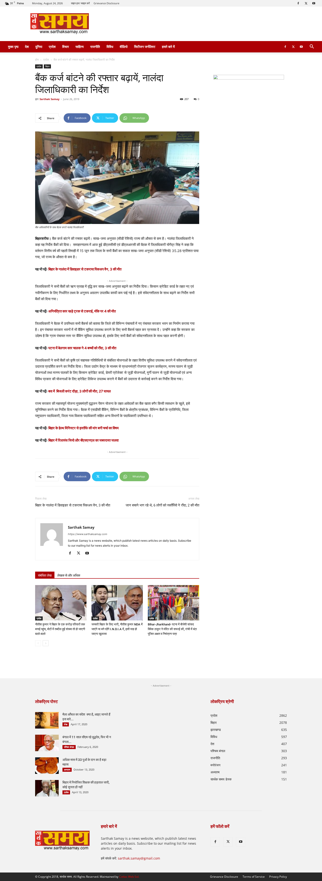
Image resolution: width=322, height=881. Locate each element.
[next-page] (46, 643)
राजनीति (95, 46)
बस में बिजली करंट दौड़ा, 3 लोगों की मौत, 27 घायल (79, 391)
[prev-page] (38, 643)
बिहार (47, 66)
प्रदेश (52, 46)
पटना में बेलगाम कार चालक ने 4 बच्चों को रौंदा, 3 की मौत (82, 348)
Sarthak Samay (49, 99)
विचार (65, 46)
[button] (311, 47)
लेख (65, 724)
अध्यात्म (67, 769)
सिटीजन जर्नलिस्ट (144, 46)
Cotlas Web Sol (129, 877)
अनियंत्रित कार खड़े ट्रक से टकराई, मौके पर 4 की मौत (82, 311)
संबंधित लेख (45, 575)
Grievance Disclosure (106, 3)
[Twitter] (306, 3)
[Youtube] (313, 3)
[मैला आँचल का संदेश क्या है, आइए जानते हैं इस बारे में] (47, 720)
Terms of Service (254, 877)
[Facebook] (298, 3)
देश (27, 46)
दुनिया (38, 46)
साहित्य (79, 46)
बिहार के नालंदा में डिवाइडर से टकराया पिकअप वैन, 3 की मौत (84, 269)
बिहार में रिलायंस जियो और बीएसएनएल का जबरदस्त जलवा (83, 440)
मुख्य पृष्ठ (13, 46)
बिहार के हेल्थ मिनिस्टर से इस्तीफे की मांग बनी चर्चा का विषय (83, 428)
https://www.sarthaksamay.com (87, 534)
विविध (110, 46)
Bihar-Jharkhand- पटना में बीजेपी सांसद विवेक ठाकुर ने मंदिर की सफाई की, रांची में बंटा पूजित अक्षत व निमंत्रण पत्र (172, 629)
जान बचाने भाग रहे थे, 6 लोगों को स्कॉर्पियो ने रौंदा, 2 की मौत (162, 505)
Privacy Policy (278, 877)
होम (37, 60)
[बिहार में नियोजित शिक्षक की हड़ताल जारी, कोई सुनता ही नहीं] (47, 788)
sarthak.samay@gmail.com (139, 858)
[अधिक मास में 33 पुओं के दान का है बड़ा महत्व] (47, 765)
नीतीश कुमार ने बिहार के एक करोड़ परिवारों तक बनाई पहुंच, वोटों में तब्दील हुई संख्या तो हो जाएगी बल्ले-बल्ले (60, 629)
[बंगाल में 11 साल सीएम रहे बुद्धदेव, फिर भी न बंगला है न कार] (47, 743)
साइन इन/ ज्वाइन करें (80, 3)
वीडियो (124, 46)
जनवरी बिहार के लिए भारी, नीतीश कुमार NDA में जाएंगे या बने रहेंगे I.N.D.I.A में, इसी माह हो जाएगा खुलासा (117, 629)
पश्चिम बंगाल (69, 747)
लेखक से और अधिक (68, 575)
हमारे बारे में (168, 46)
